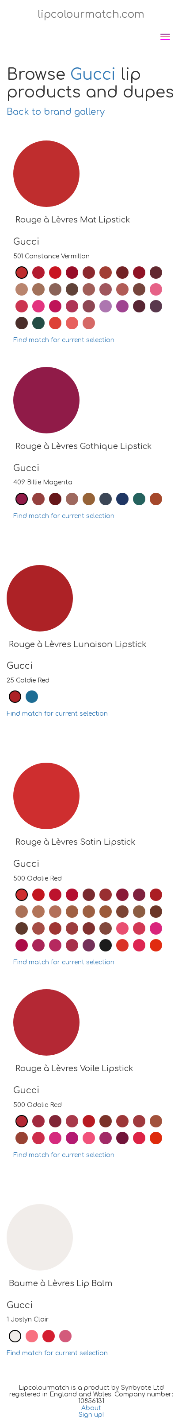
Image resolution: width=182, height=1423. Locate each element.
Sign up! (91, 1414)
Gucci (93, 74)
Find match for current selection (63, 340)
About (91, 1408)
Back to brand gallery (56, 112)
